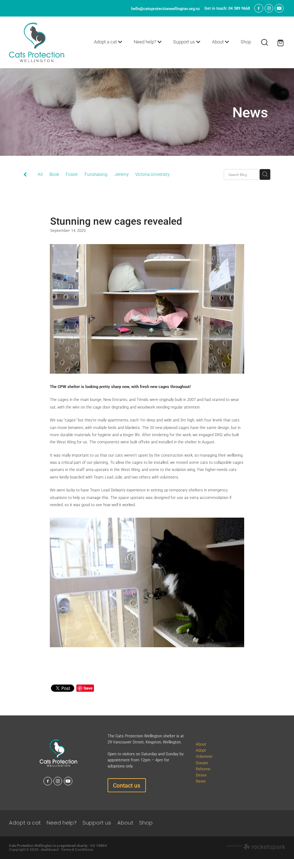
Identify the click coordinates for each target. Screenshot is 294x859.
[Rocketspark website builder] (256, 847)
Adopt (201, 750)
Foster (72, 174)
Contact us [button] (126, 785)
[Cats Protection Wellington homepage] (36, 42)
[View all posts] (25, 175)
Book (54, 174)
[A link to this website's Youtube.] (279, 8)
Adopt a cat (106, 41)
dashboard (49, 849)
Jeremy (121, 174)
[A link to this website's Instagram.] (269, 8)
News (201, 781)
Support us (184, 41)
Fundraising (96, 174)
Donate (202, 762)
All (40, 174)
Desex (201, 775)
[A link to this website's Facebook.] (258, 8)
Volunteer (204, 756)
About (218, 41)
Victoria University (152, 174)
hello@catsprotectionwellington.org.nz (165, 8)
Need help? (145, 41)
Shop (246, 41)
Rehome (203, 768)
